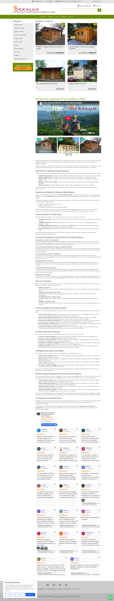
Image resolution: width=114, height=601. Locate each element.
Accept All (30, 594)
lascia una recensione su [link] (48, 424)
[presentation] (67, 154)
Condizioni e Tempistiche (38, 589)
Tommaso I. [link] (89, 485)
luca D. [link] (43, 510)
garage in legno (40, 189)
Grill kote (16, 45)
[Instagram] (98, 1)
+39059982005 (50, 1)
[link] (48, 414)
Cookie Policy (68, 589)
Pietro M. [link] (66, 510)
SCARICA (23, 68)
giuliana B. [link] (44, 429)
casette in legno (92, 187)
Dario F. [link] (77, 558)
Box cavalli (17, 52)
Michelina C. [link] (89, 448)
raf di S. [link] (43, 448)
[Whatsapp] (94, 1)
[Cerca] (99, 10)
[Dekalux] (34, 8)
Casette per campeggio (20, 35)
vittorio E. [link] (43, 485)
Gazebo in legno (18, 41)
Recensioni (63, 16)
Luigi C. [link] (43, 466)
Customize (10, 594)
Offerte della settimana (20, 59)
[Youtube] (100, 1)
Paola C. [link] (43, 558)
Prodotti (42, 16)
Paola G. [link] (88, 510)
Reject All (20, 594)
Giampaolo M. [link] (89, 532)
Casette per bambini (19, 28)
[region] (20, 589)
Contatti (71, 16)
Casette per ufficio (19, 31)
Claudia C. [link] (66, 466)
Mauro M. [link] (88, 466)
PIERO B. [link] (66, 485)
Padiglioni (16, 55)
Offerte (50, 16)
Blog (57, 16)
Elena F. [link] (88, 429)
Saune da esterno (18, 48)
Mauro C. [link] (66, 532)
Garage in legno (18, 38)
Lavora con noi (77, 589)
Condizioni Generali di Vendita (55, 589)
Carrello (97, 6)
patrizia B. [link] (44, 532)
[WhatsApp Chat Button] (110, 597)
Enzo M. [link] (66, 429)
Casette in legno (18, 24)
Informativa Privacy (57, 598)
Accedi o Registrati (85, 6)
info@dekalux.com (38, 1)
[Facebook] (96, 1)
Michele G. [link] (66, 448)
